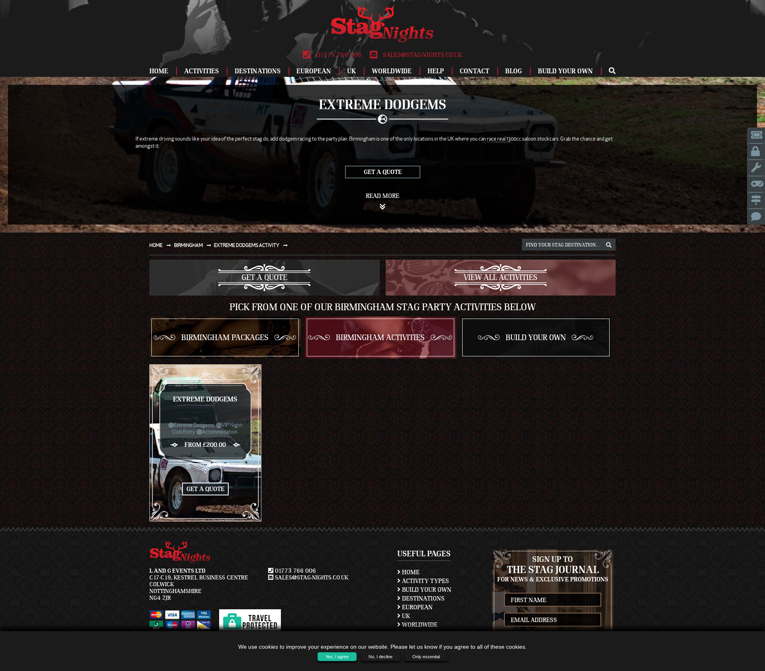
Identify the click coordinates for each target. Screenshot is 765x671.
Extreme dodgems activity (247, 245)
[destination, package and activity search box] (609, 245)
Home (158, 71)
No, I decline (380, 656)
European (313, 71)
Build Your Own (565, 71)
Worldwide (392, 71)
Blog (513, 71)
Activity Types (424, 581)
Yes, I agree (337, 656)
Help (436, 71)
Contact (474, 71)
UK (351, 71)
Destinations (257, 71)
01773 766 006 (338, 55)
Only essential (426, 656)
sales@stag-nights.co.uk (421, 55)
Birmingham (189, 245)
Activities (201, 71)
